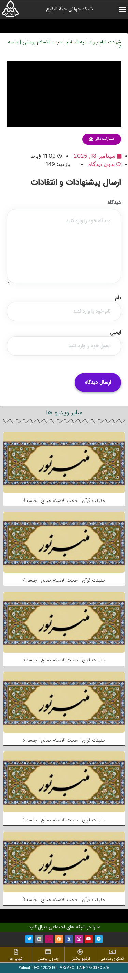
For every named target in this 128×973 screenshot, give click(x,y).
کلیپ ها (16, 958)
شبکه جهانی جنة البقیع (69, 9)
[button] (122, 9)
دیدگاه (114, 202)
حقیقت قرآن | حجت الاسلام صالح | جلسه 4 (64, 820)
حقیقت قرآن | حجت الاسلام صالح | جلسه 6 (64, 660)
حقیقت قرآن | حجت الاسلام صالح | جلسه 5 (64, 740)
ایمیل (115, 332)
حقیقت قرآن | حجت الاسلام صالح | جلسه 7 (64, 580)
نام (118, 298)
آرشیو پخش (80, 958)
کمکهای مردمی (112, 958)
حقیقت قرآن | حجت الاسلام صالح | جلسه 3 (64, 900)
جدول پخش (48, 958)
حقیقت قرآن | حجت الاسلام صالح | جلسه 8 (64, 500)
